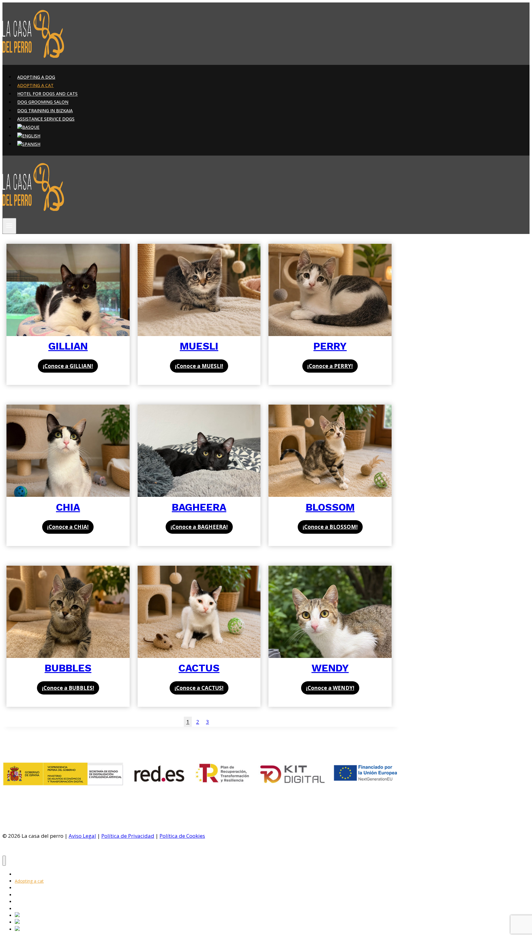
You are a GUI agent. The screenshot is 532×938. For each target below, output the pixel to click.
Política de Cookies (182, 835)
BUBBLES (68, 668)
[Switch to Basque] (28, 127)
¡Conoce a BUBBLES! (68, 687)
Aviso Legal (82, 835)
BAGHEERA (199, 507)
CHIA (68, 507)
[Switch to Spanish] (29, 143)
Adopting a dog (36, 77)
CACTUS (199, 668)
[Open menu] (9, 226)
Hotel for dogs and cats (47, 94)
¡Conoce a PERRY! (330, 366)
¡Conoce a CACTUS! (199, 687)
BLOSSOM (330, 507)
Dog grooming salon (42, 102)
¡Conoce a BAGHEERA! (199, 526)
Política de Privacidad (127, 835)
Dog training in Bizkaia (45, 110)
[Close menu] (4, 861)
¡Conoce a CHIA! (68, 526)
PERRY (330, 346)
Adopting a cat (35, 85)
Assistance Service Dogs (46, 119)
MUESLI (199, 346)
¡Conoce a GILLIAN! (68, 366)
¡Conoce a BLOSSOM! (330, 526)
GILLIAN (68, 346)
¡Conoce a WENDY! (330, 687)
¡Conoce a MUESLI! (199, 366)
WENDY (330, 668)
